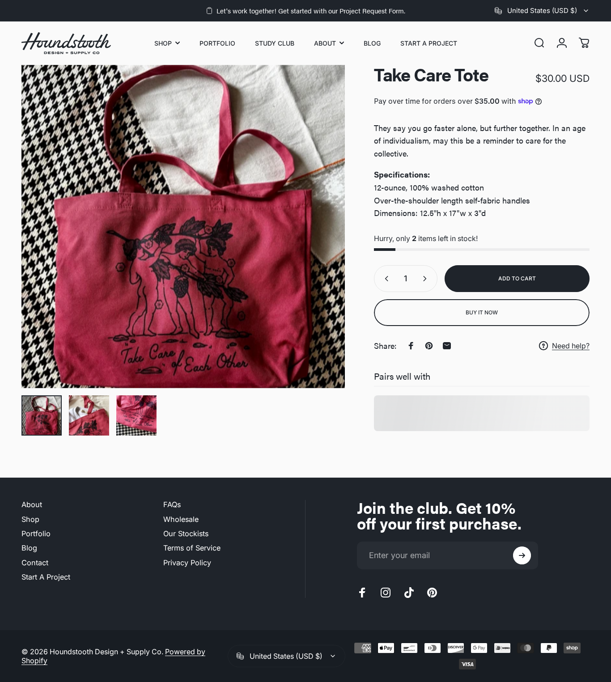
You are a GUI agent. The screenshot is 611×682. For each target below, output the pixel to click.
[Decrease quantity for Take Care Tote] (384, 279)
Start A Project (45, 576)
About (31, 504)
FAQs (172, 504)
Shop (30, 519)
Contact (34, 562)
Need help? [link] (571, 345)
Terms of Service (192, 547)
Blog (29, 547)
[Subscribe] (522, 555)
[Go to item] (41, 415)
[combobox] (542, 10)
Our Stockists (185, 533)
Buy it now (482, 312)
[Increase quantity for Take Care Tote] (426, 279)
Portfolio (36, 533)
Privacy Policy (187, 562)
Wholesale (181, 519)
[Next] (321, 226)
